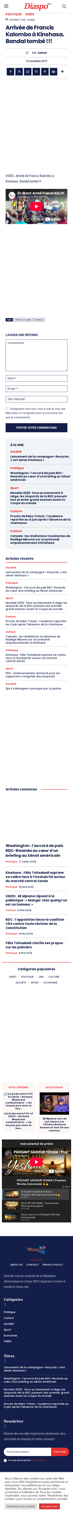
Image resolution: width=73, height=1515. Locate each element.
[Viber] (36, 71)
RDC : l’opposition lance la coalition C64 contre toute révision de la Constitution (35, 923)
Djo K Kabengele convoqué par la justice (33, 688)
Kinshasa (39, 320)
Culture (16, 511)
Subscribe (60, 1451)
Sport (14, 488)
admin (42, 52)
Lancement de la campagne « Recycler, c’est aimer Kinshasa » (40, 458)
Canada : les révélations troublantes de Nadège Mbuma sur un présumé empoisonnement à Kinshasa (40, 539)
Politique (14, 14)
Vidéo (29, 14)
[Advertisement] (36, 121)
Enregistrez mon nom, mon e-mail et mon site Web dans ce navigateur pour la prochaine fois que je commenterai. (35, 413)
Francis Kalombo (23, 320)
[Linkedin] (53, 71)
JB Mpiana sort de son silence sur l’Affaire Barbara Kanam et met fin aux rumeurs (54, 1124)
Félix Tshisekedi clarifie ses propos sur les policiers (34, 945)
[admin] (29, 52)
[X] (19, 71)
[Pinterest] (45, 71)
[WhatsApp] (27, 71)
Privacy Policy (37, 1460)
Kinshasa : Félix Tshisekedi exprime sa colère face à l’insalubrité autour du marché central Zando (36, 658)
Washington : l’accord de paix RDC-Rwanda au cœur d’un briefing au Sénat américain (40, 476)
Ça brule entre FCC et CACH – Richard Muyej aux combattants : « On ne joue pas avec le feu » (18, 1121)
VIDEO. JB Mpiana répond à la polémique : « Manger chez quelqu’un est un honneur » (36, 900)
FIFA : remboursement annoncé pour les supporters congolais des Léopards (33, 674)
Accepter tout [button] (49, 1506)
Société (16, 451)
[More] (62, 71)
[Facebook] (10, 71)
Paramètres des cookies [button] (21, 1506)
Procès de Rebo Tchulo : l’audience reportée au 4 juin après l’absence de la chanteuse (40, 519)
